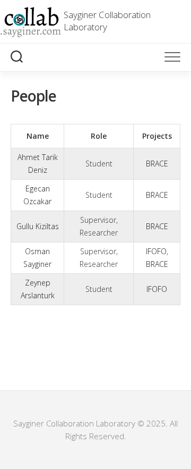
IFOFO (156, 251)
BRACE (157, 163)
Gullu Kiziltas (37, 226)
